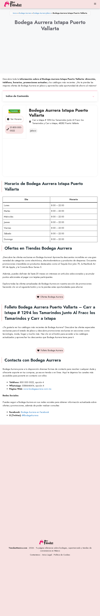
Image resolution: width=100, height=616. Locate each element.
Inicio (15, 13)
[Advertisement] (50, 55)
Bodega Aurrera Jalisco (42, 13)
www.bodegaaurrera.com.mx (37, 388)
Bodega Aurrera (25, 13)
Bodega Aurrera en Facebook (35, 412)
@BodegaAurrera (30, 415)
